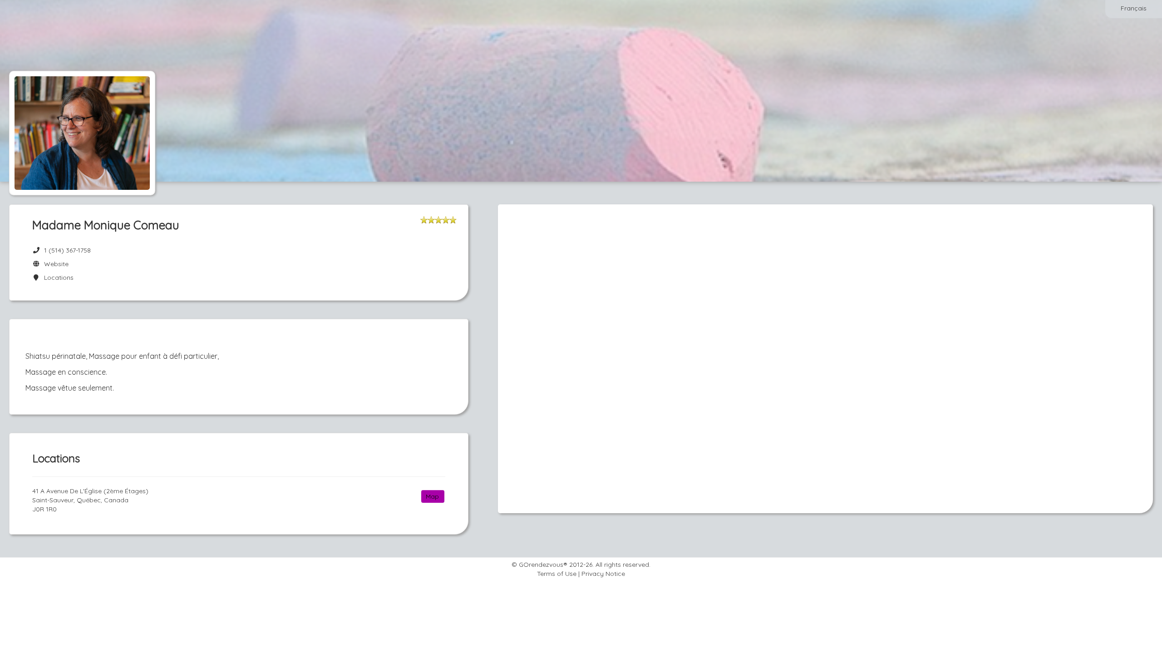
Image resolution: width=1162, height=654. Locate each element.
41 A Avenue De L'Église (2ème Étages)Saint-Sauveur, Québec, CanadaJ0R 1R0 (90, 500)
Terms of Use (556, 574)
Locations (57, 277)
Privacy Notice (603, 574)
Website (54, 264)
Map (432, 496)
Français (1134, 8)
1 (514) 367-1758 (67, 250)
